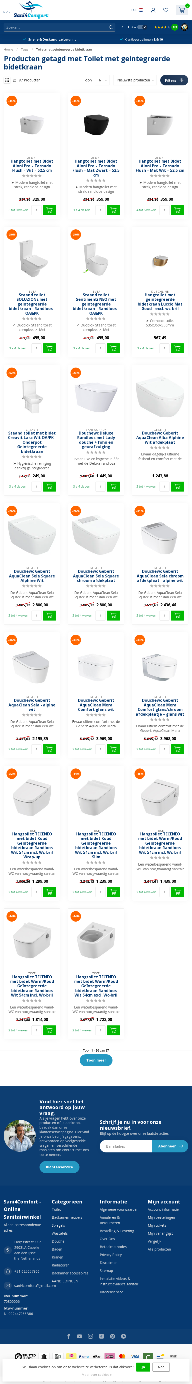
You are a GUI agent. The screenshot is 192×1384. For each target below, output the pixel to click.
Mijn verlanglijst (160, 1233)
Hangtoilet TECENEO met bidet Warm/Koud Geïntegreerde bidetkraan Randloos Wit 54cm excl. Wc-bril (96, 986)
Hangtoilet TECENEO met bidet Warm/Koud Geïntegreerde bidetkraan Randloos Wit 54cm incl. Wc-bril (160, 843)
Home (8, 49)
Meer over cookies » (97, 1375)
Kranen (57, 1257)
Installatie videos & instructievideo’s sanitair (119, 1281)
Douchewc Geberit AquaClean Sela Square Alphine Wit (32, 576)
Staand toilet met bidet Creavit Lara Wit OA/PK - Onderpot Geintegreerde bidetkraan (32, 442)
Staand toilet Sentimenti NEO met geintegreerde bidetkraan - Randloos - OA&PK (96, 304)
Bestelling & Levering (117, 1230)
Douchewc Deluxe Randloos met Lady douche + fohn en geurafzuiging (96, 440)
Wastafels (60, 1233)
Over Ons (107, 1238)
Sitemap (106, 1270)
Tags (24, 49)
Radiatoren (61, 1265)
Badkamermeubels (67, 1217)
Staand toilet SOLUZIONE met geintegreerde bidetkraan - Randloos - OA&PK (32, 304)
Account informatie (163, 1209)
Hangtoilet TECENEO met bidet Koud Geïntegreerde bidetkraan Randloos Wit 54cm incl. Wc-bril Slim (96, 846)
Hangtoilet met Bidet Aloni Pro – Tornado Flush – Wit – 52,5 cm (32, 166)
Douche (58, 1241)
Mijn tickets (157, 1225)
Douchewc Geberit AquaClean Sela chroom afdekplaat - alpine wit (160, 576)
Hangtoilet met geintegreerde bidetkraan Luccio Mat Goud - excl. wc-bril (160, 302)
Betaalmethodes (113, 1246)
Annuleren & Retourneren (110, 1220)
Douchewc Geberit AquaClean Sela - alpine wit (32, 705)
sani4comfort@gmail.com (35, 1285)
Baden (57, 1249)
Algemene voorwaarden (119, 1209)
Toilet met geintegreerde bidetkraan (64, 49)
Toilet (56, 1209)
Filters (171, 80)
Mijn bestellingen (161, 1217)
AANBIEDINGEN (65, 1281)
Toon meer (96, 1060)
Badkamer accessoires (70, 1273)
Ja (143, 1367)
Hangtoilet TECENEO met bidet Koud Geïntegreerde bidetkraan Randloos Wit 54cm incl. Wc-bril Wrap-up (32, 846)
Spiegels (58, 1225)
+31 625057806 (27, 1271)
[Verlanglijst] (165, 10)
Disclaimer (108, 1262)
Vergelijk (154, 1241)
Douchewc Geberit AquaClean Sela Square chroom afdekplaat (96, 576)
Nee (161, 1367)
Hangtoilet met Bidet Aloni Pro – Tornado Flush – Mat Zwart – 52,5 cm (96, 168)
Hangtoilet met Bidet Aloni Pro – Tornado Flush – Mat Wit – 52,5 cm (160, 166)
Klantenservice (59, 1167)
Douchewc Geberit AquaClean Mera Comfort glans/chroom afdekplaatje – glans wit (160, 707)
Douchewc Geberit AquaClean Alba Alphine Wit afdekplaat (160, 438)
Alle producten (159, 1249)
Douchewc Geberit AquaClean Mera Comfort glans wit (96, 705)
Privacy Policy (111, 1254)
